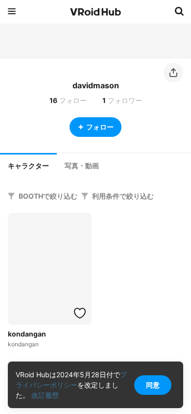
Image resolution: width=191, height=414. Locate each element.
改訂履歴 (45, 395)
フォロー (100, 127)
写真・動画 (82, 166)
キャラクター (28, 166)
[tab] (28, 165)
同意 (153, 385)
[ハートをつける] (80, 313)
